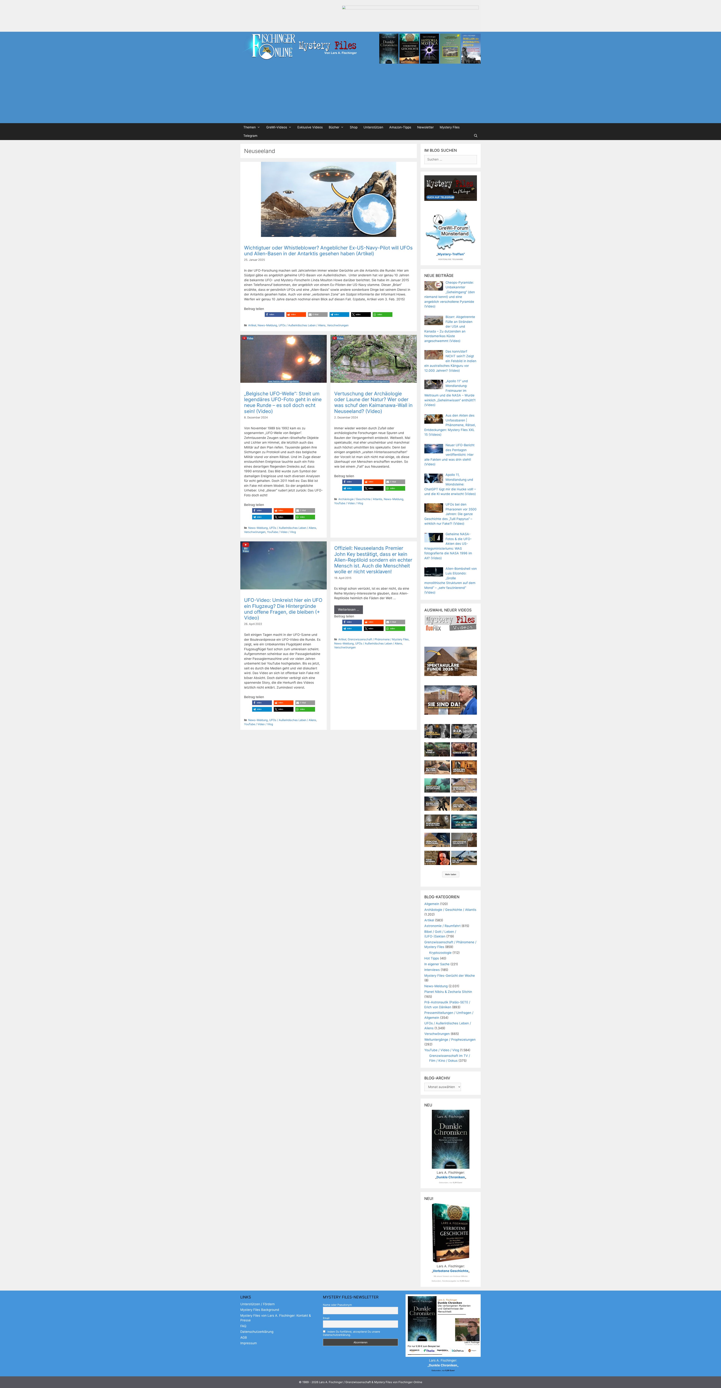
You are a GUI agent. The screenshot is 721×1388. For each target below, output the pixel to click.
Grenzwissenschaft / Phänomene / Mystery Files (378, 639)
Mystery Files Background (259, 1310)
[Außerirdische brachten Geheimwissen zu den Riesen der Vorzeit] (437, 803)
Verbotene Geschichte (450, 1271)
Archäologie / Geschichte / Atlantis (360, 499)
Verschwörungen (337, 325)
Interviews (432, 970)
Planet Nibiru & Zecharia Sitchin (448, 992)
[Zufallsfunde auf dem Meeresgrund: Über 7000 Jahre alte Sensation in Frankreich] (437, 785)
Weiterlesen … (348, 609)
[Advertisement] (360, 95)
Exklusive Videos (310, 127)
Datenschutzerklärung (256, 1332)
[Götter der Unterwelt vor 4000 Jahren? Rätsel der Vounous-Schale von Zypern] (464, 749)
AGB (243, 1337)
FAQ (243, 1326)
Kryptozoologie (440, 953)
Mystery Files (450, 127)
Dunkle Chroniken (451, 1177)
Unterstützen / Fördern (257, 1304)
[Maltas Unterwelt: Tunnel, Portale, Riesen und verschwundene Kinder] (464, 767)
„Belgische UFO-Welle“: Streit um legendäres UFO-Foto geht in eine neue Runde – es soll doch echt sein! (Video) (283, 402)
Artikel (252, 325)
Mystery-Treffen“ (451, 254)
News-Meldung (267, 325)
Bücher (334, 127)
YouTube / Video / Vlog (281, 531)
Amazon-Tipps (400, 127)
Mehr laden (450, 874)
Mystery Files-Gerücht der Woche (449, 975)
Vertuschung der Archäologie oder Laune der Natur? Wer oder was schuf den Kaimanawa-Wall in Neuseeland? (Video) (373, 402)
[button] (274, 314)
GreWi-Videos (276, 127)
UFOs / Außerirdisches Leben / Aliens (302, 325)
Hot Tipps (431, 958)
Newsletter (425, 127)
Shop (353, 127)
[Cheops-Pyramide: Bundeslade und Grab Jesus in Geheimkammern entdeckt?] (464, 785)
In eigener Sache (436, 964)
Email (326, 1318)
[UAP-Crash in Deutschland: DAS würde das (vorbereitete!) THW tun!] (464, 858)
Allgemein (431, 904)
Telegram (250, 136)
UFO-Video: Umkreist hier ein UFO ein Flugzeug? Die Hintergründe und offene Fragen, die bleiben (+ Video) (283, 609)
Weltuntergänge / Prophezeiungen (450, 1039)
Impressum (248, 1343)
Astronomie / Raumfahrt (442, 926)
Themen (249, 127)
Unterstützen (373, 127)
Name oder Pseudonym (337, 1304)
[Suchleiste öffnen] (476, 136)
